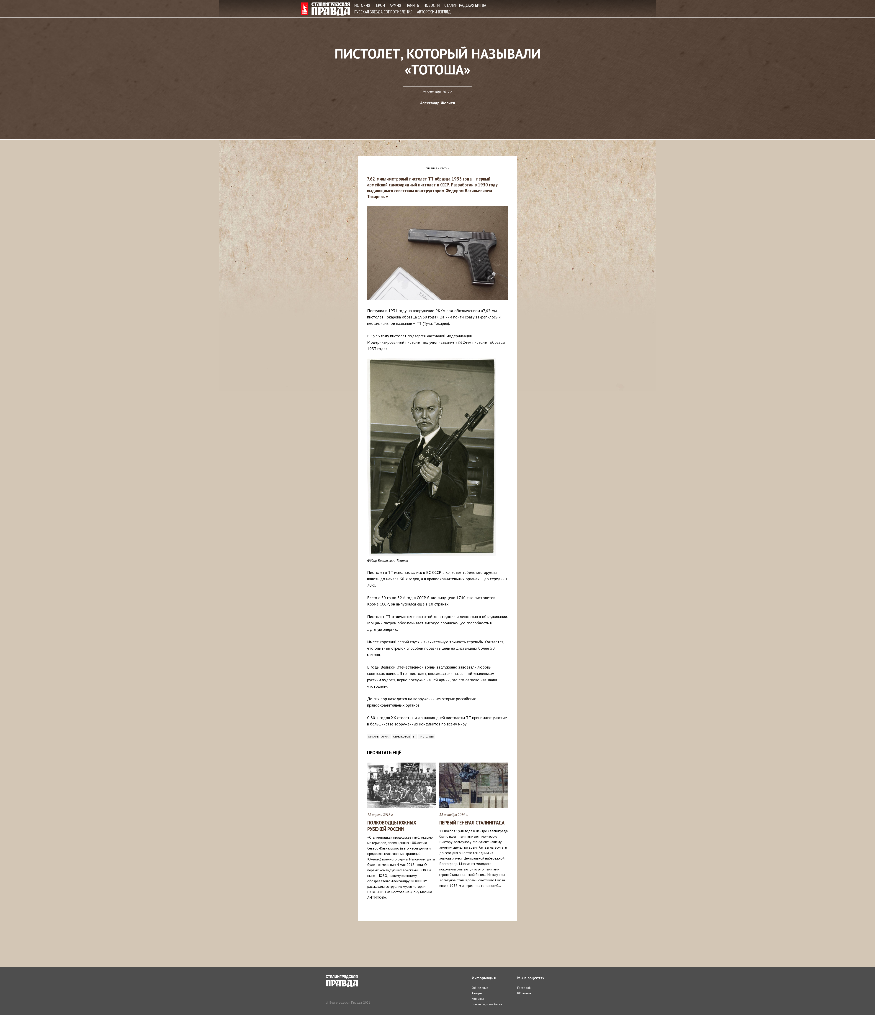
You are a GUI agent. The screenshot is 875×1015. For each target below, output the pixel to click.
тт (414, 736)
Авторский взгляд (434, 12)
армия (385, 736)
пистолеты (426, 736)
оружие (373, 736)
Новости (432, 5)
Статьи (444, 168)
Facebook (523, 988)
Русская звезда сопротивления (383, 12)
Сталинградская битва (465, 5)
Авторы (477, 993)
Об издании (480, 988)
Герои (380, 5)
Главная (431, 168)
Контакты (478, 999)
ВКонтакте (524, 993)
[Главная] (325, 9)
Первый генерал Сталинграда (471, 822)
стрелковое (401, 736)
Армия (395, 5)
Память (412, 5)
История (362, 5)
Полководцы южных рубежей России (391, 825)
